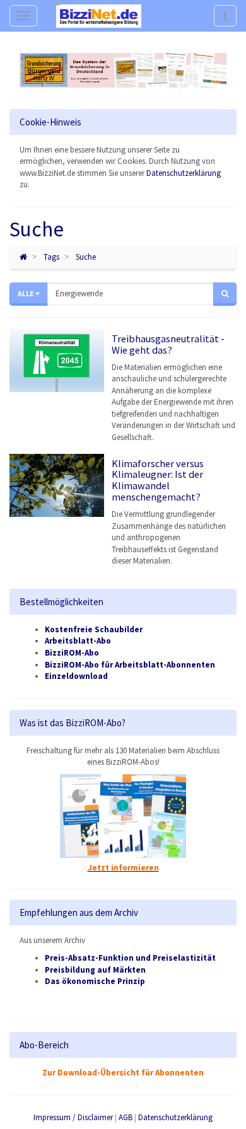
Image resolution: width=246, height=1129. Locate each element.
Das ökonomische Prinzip (95, 981)
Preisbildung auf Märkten (95, 969)
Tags (51, 257)
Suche (86, 257)
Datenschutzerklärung (183, 173)
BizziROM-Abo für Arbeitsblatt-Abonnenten (130, 664)
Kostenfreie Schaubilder (94, 629)
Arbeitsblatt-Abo (78, 640)
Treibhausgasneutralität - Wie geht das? (168, 344)
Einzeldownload (76, 676)
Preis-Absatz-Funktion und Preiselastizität (130, 957)
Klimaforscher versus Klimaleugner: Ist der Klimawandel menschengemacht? (158, 480)
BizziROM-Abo (72, 652)
